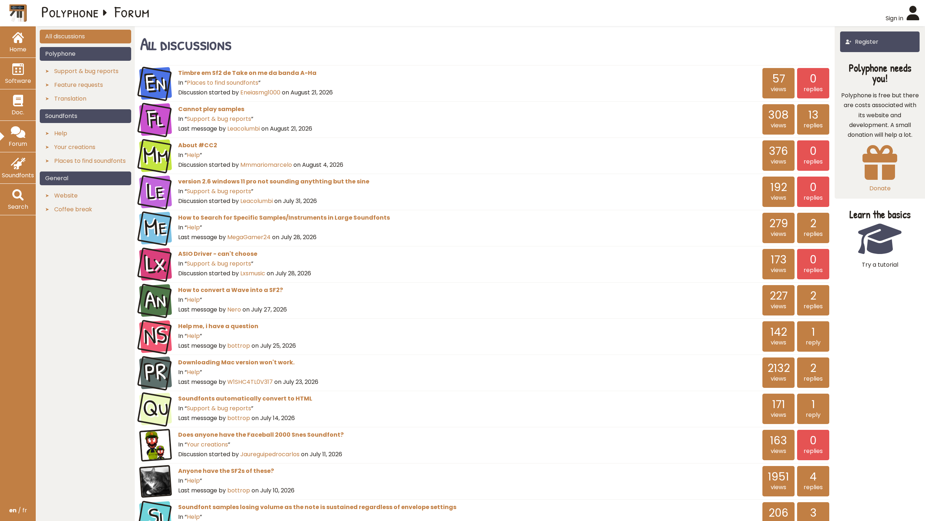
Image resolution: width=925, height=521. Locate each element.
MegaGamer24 (249, 237)
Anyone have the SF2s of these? (226, 471)
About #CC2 (197, 145)
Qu (155, 408)
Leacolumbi (243, 128)
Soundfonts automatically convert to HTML (245, 398)
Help (193, 155)
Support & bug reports (219, 119)
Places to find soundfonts (222, 83)
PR (155, 371)
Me (155, 227)
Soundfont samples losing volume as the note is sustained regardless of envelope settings (317, 507)
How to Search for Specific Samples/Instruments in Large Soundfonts (284, 217)
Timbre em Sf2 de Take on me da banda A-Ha (247, 73)
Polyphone (70, 11)
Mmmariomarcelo (266, 165)
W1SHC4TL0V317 (250, 382)
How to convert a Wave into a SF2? (230, 290)
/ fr (18, 510)
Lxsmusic (252, 273)
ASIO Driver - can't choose (217, 254)
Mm (155, 154)
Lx (155, 263)
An (155, 299)
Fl (155, 118)
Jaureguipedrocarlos (270, 454)
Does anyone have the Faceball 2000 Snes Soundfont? (261, 435)
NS (155, 335)
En (155, 82)
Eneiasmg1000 (260, 92)
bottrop (238, 346)
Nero (234, 309)
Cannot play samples (211, 109)
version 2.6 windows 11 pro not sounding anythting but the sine (273, 181)
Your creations (207, 444)
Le (155, 190)
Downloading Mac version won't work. (236, 362)
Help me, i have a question (218, 326)
